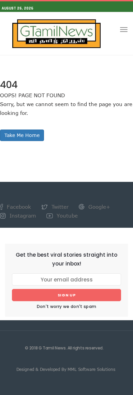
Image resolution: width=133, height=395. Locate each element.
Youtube (66, 215)
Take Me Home (22, 135)
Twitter (59, 207)
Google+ (98, 207)
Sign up (67, 295)
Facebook (18, 207)
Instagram (22, 215)
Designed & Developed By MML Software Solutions (65, 369)
